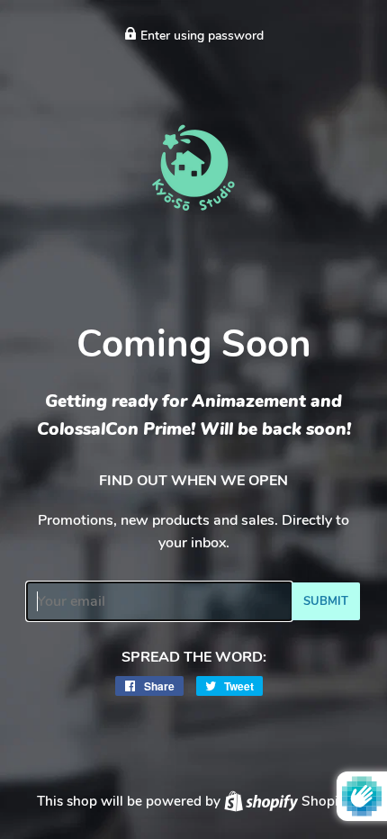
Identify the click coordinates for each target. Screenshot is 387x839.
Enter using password (200, 35)
